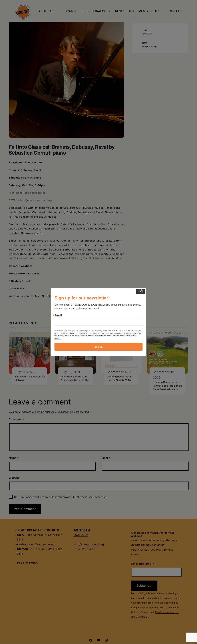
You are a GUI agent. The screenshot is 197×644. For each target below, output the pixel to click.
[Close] (140, 291)
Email (58, 315)
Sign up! (98, 346)
